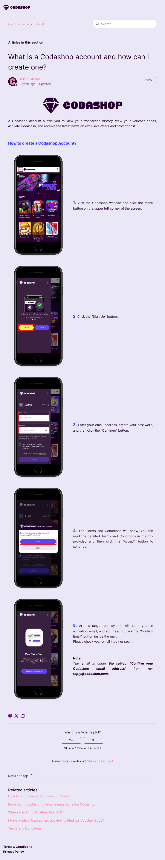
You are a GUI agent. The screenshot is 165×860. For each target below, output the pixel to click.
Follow (148, 80)
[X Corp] (16, 716)
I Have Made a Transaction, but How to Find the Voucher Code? (56, 820)
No (93, 740)
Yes (71, 740)
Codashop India (18, 24)
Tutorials (39, 24)
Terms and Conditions (25, 828)
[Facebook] (10, 716)
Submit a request (100, 761)
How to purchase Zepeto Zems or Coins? (39, 796)
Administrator (30, 79)
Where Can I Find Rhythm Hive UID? (35, 812)
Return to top (18, 776)
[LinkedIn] (22, 716)
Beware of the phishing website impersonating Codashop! (52, 804)
